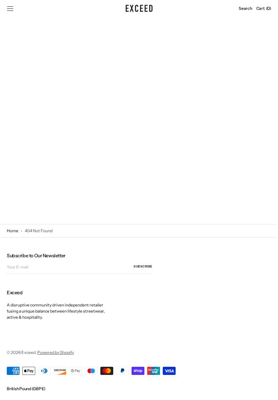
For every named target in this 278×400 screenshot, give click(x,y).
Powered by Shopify (55, 352)
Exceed (28, 352)
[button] (10, 8)
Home (12, 230)
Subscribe (143, 266)
